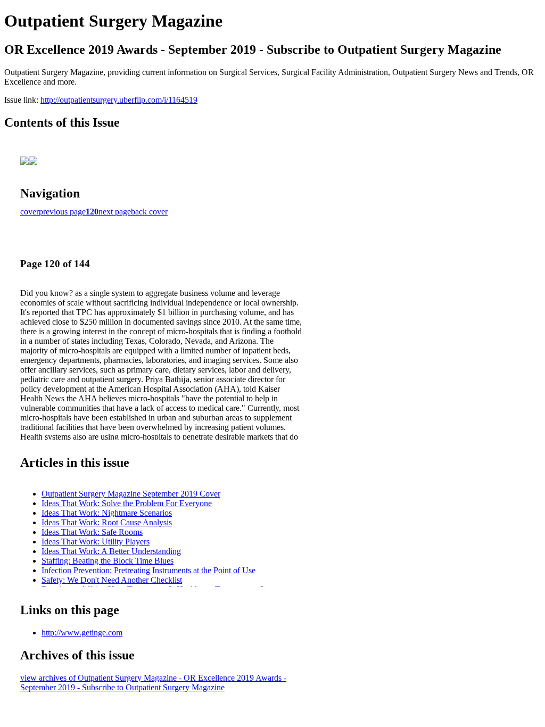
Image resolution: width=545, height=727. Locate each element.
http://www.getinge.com (82, 632)
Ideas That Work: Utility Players (96, 541)
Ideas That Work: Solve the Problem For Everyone (127, 503)
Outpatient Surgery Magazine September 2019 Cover (131, 493)
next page (114, 211)
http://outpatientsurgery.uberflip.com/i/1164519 (118, 99)
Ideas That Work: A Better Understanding (111, 551)
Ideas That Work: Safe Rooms (92, 531)
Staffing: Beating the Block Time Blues (108, 560)
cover (29, 211)
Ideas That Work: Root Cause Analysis (107, 522)
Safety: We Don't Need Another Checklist (112, 579)
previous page (62, 211)
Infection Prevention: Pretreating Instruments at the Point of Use (148, 570)
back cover (149, 211)
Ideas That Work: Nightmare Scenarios (107, 512)
